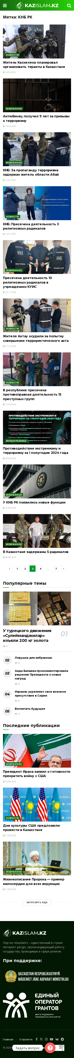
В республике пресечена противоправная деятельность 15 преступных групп (32, 394)
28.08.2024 (10, 458)
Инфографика (16, 440)
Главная (8, 1039)
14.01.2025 (10, 234)
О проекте (26, 1039)
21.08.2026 (10, 835)
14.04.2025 (10, 72)
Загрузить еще (37, 902)
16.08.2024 (10, 507)
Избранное (14, 108)
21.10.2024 (10, 346)
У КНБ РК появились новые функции (34, 502)
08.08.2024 (10, 557)
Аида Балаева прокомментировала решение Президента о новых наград (41, 674)
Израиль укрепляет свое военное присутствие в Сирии (40, 693)
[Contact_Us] (50, 1047)
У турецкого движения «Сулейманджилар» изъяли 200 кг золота (27, 635)
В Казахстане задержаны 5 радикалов (35, 552)
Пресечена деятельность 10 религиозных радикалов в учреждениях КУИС (27, 282)
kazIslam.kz (18, 1047)
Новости (12, 54)
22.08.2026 (10, 781)
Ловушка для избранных (33, 657)
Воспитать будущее (30, 709)
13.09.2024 (10, 404)
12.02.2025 (10, 180)
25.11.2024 (10, 292)
